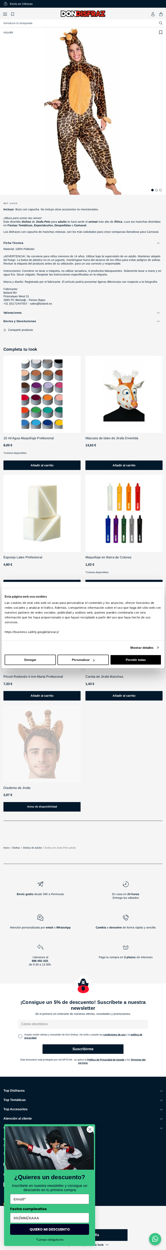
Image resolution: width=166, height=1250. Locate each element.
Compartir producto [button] (20, 329)
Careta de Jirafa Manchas (104, 676)
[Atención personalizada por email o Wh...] (40, 923)
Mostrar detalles (142, 647)
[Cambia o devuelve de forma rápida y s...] (125, 923)
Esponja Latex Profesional (22, 557)
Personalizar (81, 660)
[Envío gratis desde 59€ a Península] (40, 892)
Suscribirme (83, 1049)
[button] (5, 14)
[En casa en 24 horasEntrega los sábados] (125, 892)
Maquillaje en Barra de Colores (108, 557)
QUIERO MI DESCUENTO (50, 1229)
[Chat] (155, 1239)
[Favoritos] (13, 14)
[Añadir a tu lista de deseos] (161, 32)
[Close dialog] (90, 1129)
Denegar (30, 660)
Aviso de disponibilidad (42, 806)
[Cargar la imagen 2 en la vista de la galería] (156, 190)
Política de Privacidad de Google (105, 1059)
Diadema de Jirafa (16, 788)
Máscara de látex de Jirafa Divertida (111, 438)
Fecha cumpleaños (28, 1208)
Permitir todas (136, 660)
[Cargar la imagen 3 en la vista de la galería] (161, 190)
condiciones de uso (114, 1034)
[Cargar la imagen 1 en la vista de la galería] (152, 190)
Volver (8, 32)
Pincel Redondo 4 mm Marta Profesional (33, 676)
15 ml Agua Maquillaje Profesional (28, 438)
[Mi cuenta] (153, 14)
